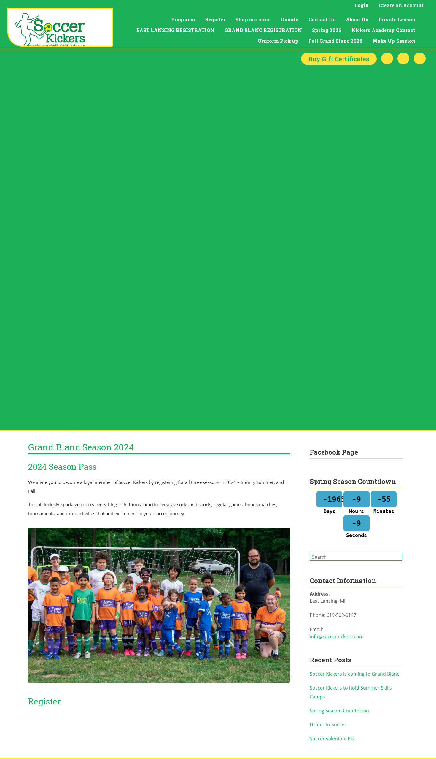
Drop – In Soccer (328, 724)
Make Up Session (394, 41)
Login (361, 5)
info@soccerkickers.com (337, 636)
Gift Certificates (338, 59)
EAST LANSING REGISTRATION (175, 30)
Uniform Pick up (278, 41)
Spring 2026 (326, 30)
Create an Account (401, 5)
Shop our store (253, 19)
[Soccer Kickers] (60, 27)
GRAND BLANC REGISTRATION (263, 30)
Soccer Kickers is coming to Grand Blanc (354, 674)
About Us (357, 19)
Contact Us (322, 19)
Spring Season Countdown (339, 710)
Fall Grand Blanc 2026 (335, 41)
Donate (289, 19)
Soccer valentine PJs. (332, 738)
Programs (183, 19)
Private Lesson (396, 19)
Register (215, 19)
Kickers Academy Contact (383, 30)
